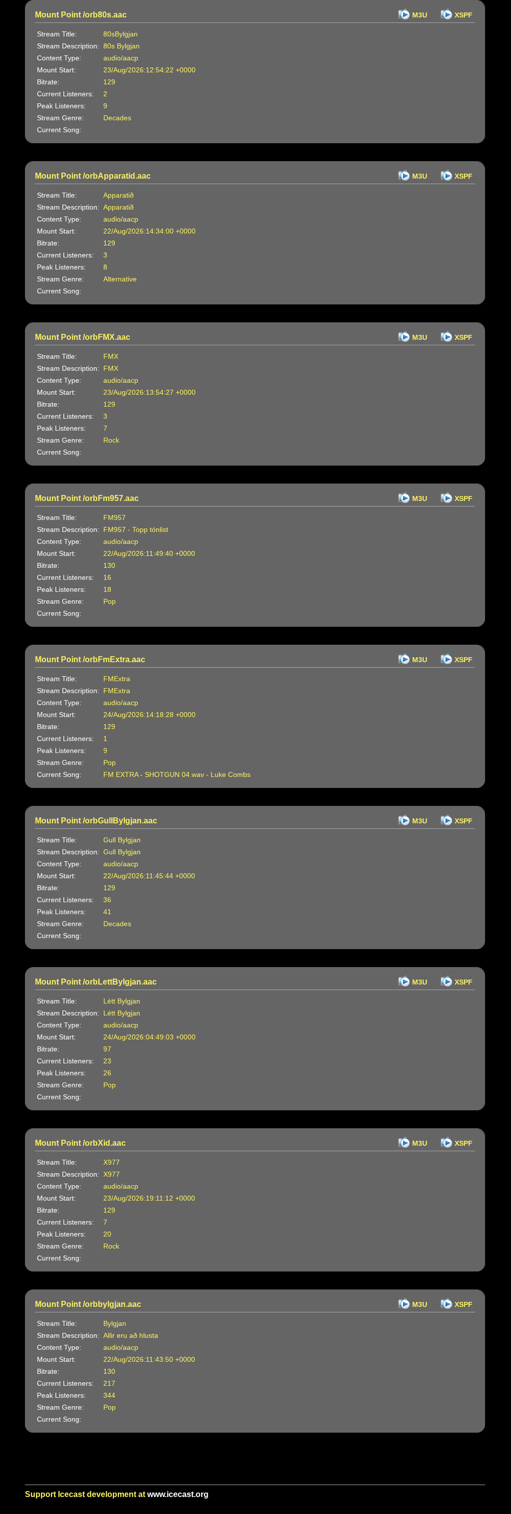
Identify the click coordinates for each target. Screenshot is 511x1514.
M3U (419, 15)
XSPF (464, 15)
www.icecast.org (178, 1494)
